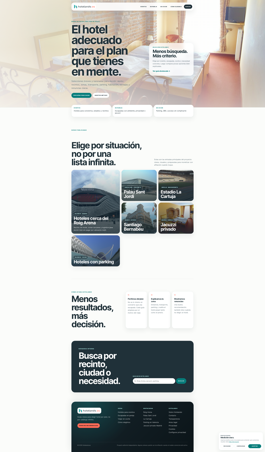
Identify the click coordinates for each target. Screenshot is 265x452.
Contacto (172, 415)
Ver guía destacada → (161, 71)
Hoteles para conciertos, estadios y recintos (91, 109)
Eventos (143, 6)
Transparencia (174, 419)
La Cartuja (147, 419)
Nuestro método (101, 95)
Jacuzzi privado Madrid (152, 426)
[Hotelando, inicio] (84, 6)
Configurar (241, 446)
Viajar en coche (124, 419)
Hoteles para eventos (126, 412)
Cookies (172, 429)
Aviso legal (173, 422)
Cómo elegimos (176, 6)
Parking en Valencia (151, 422)
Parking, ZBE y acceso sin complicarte (171, 109)
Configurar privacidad (177, 432)
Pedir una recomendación (88, 425)
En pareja (153, 6)
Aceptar (255, 446)
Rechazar (227, 446)
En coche (163, 6)
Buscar (188, 6)
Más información (234, 442)
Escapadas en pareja (126, 415)
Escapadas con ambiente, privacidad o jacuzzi (130, 110)
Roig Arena (147, 412)
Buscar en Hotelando (141, 376)
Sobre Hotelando (175, 412)
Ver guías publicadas (81, 95)
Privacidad (173, 426)
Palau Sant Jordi (149, 415)
